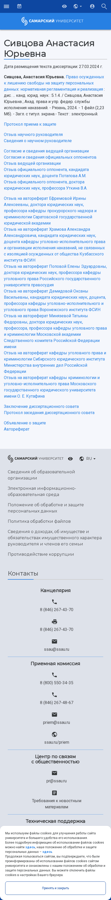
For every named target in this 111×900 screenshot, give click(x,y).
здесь (30, 847)
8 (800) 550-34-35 (56, 682)
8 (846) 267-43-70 (56, 609)
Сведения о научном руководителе (38, 140)
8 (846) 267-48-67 (56, 702)
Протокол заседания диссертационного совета (49, 412)
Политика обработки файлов (39, 521)
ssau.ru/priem (56, 742)
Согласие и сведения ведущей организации (46, 151)
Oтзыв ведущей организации (32, 163)
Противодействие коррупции (41, 554)
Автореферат (16, 429)
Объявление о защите (25, 423)
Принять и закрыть (55, 888)
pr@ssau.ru (56, 780)
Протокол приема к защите (30, 124)
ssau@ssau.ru (56, 649)
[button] (78, 6)
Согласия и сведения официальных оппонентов (50, 157)
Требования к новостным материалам (56, 803)
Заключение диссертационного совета (41, 406)
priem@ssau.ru (56, 722)
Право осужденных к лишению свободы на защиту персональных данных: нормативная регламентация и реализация (54, 83)
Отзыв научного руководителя (33, 134)
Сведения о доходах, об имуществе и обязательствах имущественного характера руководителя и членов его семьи (55, 537)
